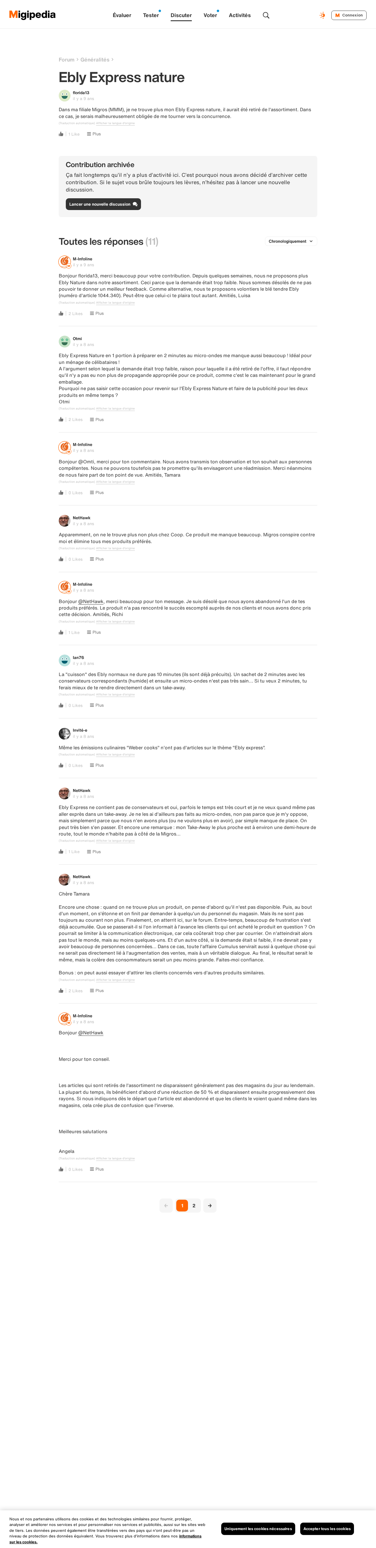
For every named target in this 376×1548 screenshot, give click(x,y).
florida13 (81, 92)
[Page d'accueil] (32, 15)
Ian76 (78, 657)
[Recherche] (266, 15)
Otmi (77, 338)
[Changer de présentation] (323, 15)
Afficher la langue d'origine (115, 123)
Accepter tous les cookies (327, 1529)
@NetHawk (90, 601)
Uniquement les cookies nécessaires (258, 1529)
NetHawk (81, 518)
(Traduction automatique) (77, 123)
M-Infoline (82, 259)
